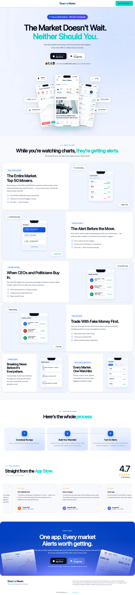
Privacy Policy (75, 592)
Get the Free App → (124, 3)
